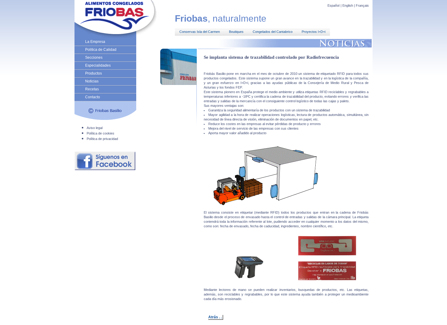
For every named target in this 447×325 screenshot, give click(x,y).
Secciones (93, 57)
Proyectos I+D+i (313, 31)
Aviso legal (94, 128)
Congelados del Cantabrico (273, 31)
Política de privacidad (102, 139)
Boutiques (236, 31)
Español (333, 5)
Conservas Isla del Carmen (199, 31)
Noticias (92, 81)
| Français (361, 5)
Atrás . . (215, 317)
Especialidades (98, 65)
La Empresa (95, 42)
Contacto (92, 97)
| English (347, 5)
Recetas (92, 89)
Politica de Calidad (100, 49)
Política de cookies (100, 133)
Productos (93, 73)
